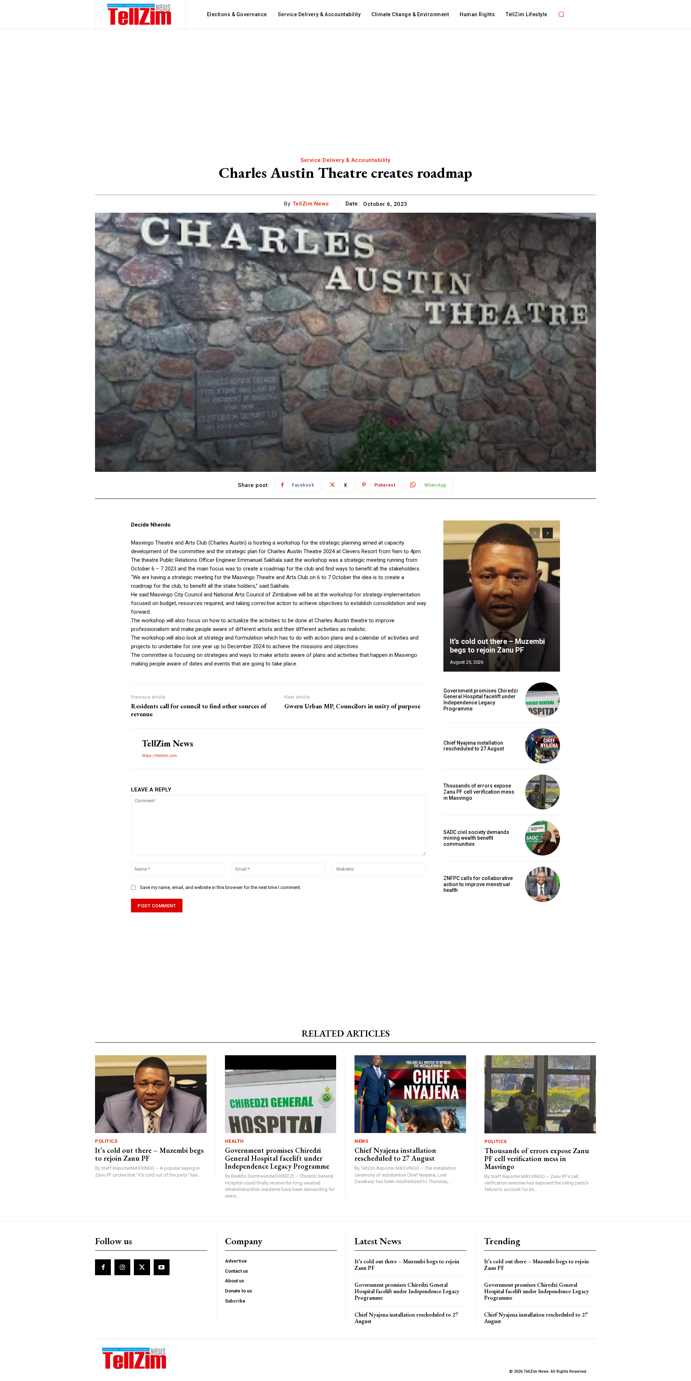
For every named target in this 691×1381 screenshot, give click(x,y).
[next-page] (547, 533)
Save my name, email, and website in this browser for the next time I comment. (220, 887)
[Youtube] (162, 1267)
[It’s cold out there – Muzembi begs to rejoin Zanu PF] (501, 596)
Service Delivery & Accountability (345, 160)
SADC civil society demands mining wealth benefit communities (476, 838)
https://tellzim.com (159, 755)
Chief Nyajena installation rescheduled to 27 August (473, 746)
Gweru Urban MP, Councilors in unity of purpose (352, 706)
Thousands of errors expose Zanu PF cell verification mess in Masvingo (478, 792)
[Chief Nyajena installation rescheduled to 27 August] (542, 745)
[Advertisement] (345, 83)
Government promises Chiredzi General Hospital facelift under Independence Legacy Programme (480, 700)
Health (234, 1141)
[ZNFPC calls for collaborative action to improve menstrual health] (542, 884)
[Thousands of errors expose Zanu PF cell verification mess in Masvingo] (542, 792)
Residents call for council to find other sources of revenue (198, 710)
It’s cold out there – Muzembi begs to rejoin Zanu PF (497, 645)
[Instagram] (122, 1267)
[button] (561, 14)
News (361, 1141)
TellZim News (311, 203)
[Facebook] (103, 1267)
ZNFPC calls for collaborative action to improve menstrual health (478, 884)
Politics (106, 1141)
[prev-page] (534, 533)
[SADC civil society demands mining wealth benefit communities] (542, 838)
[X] (142, 1267)
